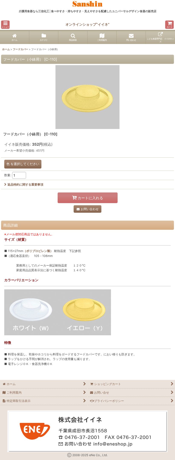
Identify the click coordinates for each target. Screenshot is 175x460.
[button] (5, 25)
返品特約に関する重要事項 (25, 184)
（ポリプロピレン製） (38, 251)
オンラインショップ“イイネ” (87, 24)
